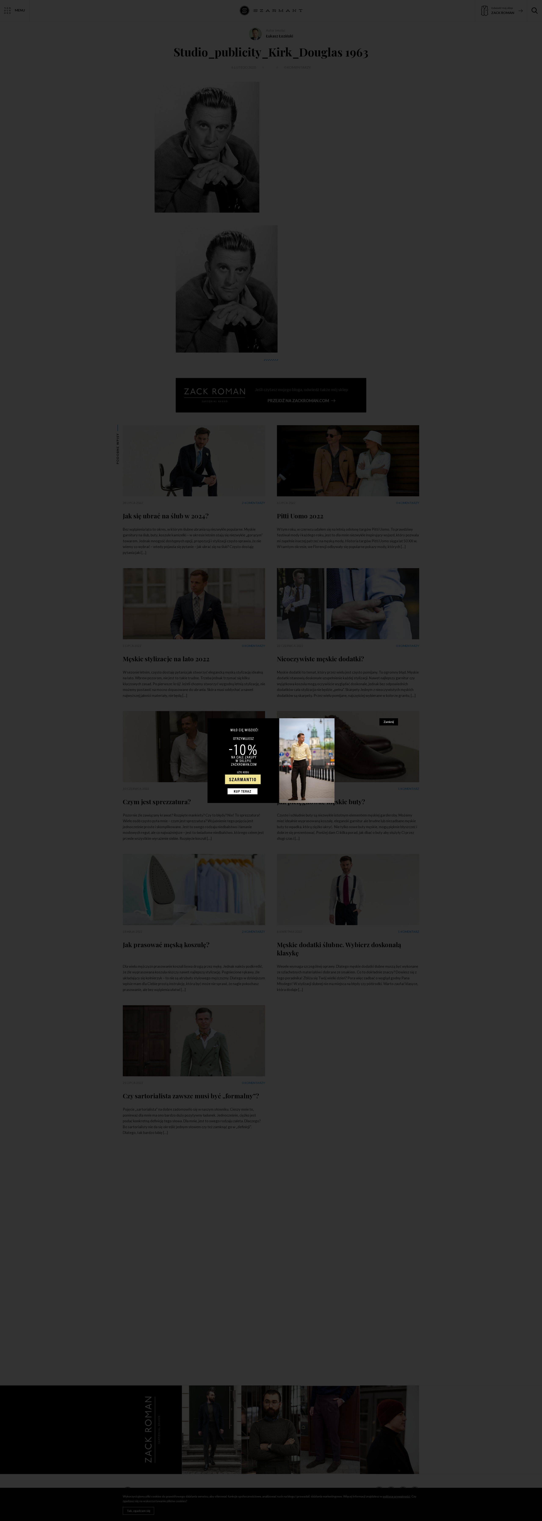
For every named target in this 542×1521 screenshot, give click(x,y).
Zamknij (389, 722)
